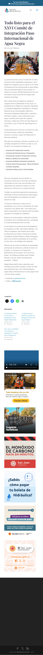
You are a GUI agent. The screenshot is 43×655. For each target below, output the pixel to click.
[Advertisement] (21, 611)
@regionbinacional (19, 278)
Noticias (16, 48)
